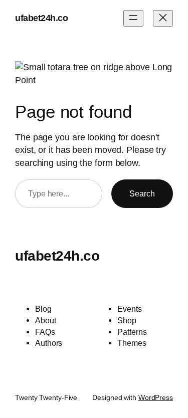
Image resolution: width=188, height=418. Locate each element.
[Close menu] (163, 18)
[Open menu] (133, 18)
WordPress (155, 397)
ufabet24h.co (41, 18)
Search (142, 193)
